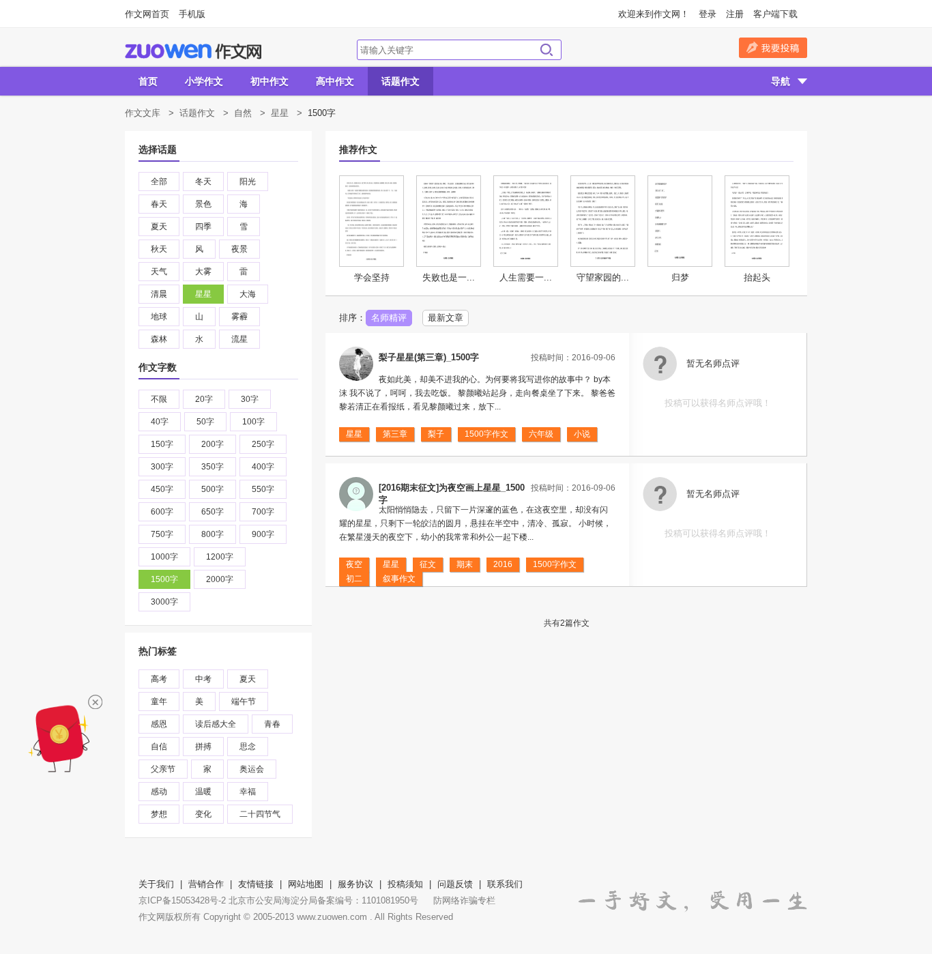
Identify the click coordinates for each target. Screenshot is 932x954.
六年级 (541, 434)
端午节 (243, 701)
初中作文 (269, 81)
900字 (263, 534)
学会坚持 (372, 277)
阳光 (247, 181)
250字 (263, 444)
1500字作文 (486, 434)
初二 (354, 578)
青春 (272, 724)
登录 (707, 14)
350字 (212, 467)
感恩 (159, 724)
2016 (502, 564)
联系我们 (505, 884)
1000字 (164, 557)
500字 (212, 489)
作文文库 (142, 113)
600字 (162, 512)
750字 (162, 534)
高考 (159, 679)
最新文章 (445, 318)
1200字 (219, 557)
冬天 (203, 181)
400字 (263, 467)
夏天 (159, 226)
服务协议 (355, 884)
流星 (239, 339)
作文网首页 (147, 14)
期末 (464, 564)
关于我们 (156, 884)
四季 (203, 226)
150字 (162, 444)
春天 (159, 204)
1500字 (164, 579)
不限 (159, 399)
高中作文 (335, 81)
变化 (203, 814)
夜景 (239, 249)
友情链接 (256, 884)
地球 (159, 316)
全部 (159, 181)
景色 (203, 204)
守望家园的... (603, 277)
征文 (428, 564)
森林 (159, 339)
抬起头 (757, 277)
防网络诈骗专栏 (464, 900)
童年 (159, 701)
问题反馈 (455, 884)
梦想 (159, 814)
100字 (253, 422)
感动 (159, 791)
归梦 (680, 277)
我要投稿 (773, 48)
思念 (247, 746)
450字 (162, 489)
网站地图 (305, 884)
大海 (247, 294)
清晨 (159, 294)
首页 (148, 81)
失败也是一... (448, 277)
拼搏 (203, 746)
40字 (160, 422)
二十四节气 (259, 814)
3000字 (164, 602)
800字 (212, 534)
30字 (250, 399)
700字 (263, 512)
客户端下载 (775, 14)
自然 (243, 113)
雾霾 (239, 316)
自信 (159, 746)
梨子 (436, 434)
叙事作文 (399, 578)
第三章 (395, 434)
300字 (162, 467)
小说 (582, 434)
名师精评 (389, 318)
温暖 (203, 791)
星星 (280, 113)
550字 (263, 489)
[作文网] (193, 51)
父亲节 (163, 769)
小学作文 (204, 81)
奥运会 (251, 769)
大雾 (203, 271)
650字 (212, 512)
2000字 (219, 579)
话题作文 (400, 81)
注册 (735, 14)
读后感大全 (215, 724)
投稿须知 (405, 884)
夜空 (354, 564)
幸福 (247, 791)
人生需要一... (525, 277)
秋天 (159, 249)
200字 (212, 444)
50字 (205, 422)
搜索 (546, 49)
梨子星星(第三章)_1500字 (429, 357)
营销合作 (206, 884)
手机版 (192, 14)
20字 (204, 399)
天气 (159, 271)
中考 (203, 679)
